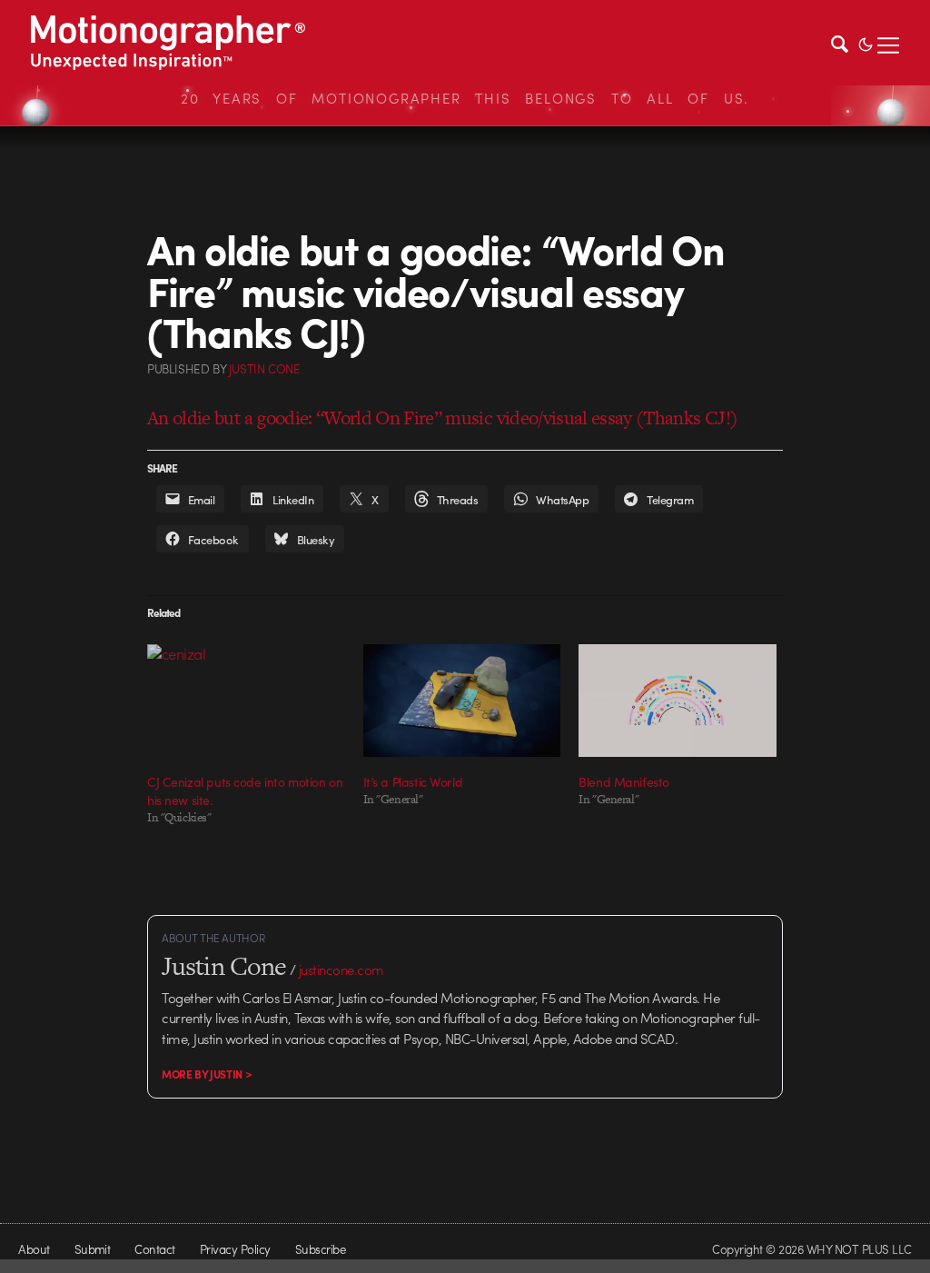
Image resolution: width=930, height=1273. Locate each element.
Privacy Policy (235, 1249)
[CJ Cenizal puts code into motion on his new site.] (246, 700)
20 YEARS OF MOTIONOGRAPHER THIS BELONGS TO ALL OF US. (465, 98)
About (33, 1249)
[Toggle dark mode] (865, 42)
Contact (154, 1249)
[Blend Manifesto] (678, 700)
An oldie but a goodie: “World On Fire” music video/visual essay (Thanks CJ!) (442, 417)
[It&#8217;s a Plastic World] (462, 700)
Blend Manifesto (624, 781)
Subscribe (320, 1249)
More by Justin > (207, 1074)
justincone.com (341, 970)
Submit (92, 1249)
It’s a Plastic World (413, 781)
